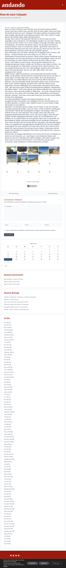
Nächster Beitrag (53, 193)
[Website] (53, 225)
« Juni (5, 265)
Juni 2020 (6, 427)
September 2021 (8, 412)
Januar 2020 (7, 434)
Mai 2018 (6, 469)
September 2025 (8, 340)
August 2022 (7, 392)
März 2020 (6, 429)
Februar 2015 (7, 521)
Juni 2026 (6, 322)
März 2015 (6, 518)
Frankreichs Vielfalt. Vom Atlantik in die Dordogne (16, 304)
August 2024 (7, 354)
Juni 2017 (6, 481)
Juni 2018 (6, 466)
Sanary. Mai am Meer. (14, 281)
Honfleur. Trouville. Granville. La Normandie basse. (16, 309)
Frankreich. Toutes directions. (11, 299)
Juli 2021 (6, 417)
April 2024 (6, 362)
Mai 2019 (6, 449)
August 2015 (7, 511)
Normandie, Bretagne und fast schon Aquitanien (16, 307)
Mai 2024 (6, 359)
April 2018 (6, 471)
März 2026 (6, 327)
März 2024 (6, 364)
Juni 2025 (6, 342)
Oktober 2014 (7, 528)
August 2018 (7, 461)
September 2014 (8, 531)
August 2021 (7, 414)
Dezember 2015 (8, 501)
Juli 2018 (6, 464)
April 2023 (6, 382)
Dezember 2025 (8, 335)
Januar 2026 (7, 332)
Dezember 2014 (8, 523)
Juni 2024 (6, 357)
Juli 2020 (6, 424)
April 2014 (6, 543)
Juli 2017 (6, 479)
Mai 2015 (6, 514)
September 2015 (8, 509)
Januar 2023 (7, 389)
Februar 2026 (7, 330)
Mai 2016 (6, 494)
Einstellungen (56, 563)
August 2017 (7, 476)
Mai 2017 (6, 484)
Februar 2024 (7, 367)
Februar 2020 (7, 431)
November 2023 (8, 372)
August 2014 (7, 533)
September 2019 (8, 441)
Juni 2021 (6, 419)
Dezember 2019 (8, 436)
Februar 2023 (7, 387)
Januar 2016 (7, 499)
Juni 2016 (6, 491)
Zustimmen (32, 563)
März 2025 (6, 347)
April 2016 (6, 496)
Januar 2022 (7, 409)
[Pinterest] (18, 555)
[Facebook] (11, 555)
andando (13, 4)
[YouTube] (16, 555)
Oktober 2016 (7, 486)
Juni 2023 (6, 379)
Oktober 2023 (7, 374)
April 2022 (6, 402)
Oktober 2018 (7, 456)
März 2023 (6, 384)
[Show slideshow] (33, 181)
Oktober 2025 (7, 337)
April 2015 (6, 516)
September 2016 (8, 489)
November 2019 (8, 439)
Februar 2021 (7, 422)
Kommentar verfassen (5, 17)
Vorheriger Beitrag (13, 193)
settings (5, 566)
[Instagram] (13, 555)
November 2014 (8, 526)
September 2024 (8, 352)
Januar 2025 (7, 350)
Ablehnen (43, 563)
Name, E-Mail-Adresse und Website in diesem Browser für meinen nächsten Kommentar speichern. (31, 230)
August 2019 (7, 444)
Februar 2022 (7, 407)
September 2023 (8, 377)
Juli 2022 (6, 394)
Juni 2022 (6, 397)
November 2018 (8, 454)
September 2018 (8, 459)
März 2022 (6, 404)
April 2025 (6, 344)
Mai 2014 (6, 541)
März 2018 (6, 474)
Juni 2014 (6, 538)
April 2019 (6, 451)
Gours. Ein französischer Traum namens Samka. (16, 302)
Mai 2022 (6, 399)
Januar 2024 (7, 369)
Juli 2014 (6, 536)
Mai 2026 (6, 325)
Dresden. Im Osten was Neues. (15, 279)
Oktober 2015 (7, 506)
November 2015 (8, 504)
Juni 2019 (6, 446)
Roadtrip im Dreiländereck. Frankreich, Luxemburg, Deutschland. (20, 297)
